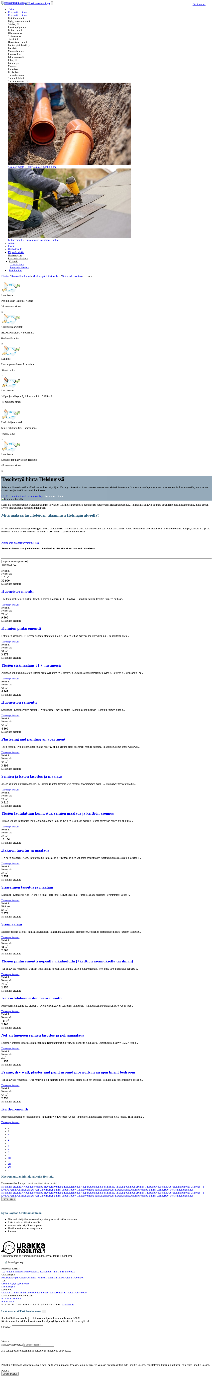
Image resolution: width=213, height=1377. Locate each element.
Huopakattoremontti (91, 1186)
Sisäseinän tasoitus (11, 1186)
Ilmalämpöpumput (17, 27)
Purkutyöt (13, 69)
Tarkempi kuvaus (10, 604)
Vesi (36, 1189)
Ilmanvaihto (14, 54)
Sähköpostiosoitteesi (12, 1344)
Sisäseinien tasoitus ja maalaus (27, 887)
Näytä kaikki (9, 1199)
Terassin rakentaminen (181, 1189)
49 (9, 1167)
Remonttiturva (32, 1271)
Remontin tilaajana (18, 258)
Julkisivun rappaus (105, 1189)
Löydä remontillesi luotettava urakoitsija (22, 496)
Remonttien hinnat (17, 15)
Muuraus (12, 66)
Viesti (4, 1341)
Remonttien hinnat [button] (17, 12)
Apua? (11, 243)
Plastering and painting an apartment (33, 739)
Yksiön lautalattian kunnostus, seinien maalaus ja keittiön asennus (57, 813)
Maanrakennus (15, 51)
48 (9, 1164)
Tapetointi (13, 39)
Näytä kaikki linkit (11, 1298)
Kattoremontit (122, 1189)
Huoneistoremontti (17, 42)
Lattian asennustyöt (159, 1189)
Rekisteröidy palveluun (13, 1277)
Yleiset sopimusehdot (52, 1292)
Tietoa (11, 9)
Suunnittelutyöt (16, 78)
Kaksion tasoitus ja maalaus (25, 850)
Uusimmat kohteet (36, 1277)
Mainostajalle (8, 1286)
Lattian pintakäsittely (19, 45)
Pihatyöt (12, 60)
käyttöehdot (68, 1304)
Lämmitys (13, 63)
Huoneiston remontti (19, 702)
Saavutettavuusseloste (75, 1292)
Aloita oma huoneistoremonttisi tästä (20, 542)
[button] (13, 261)
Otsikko (5, 1327)
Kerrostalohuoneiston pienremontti (31, 998)
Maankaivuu (27, 1189)
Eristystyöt (13, 72)
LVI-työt (12, 48)
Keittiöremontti (16, 18)
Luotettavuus (33, 1292)
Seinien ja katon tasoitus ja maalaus (31, 776)
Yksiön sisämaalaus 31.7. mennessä (31, 665)
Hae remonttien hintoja (13, 1183)
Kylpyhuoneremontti (19, 21)
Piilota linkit (7, 1301)
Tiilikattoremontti (85, 1189)
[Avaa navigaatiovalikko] (52, 3)
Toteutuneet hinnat (53, 496)
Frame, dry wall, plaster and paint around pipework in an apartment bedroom (68, 1072)
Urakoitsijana (15, 255)
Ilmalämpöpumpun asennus (130, 1186)
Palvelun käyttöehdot (72, 1277)
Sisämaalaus (14, 36)
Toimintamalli (53, 1277)
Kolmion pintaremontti (21, 628)
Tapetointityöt (152, 1186)
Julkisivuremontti (139, 1189)
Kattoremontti (15, 30)
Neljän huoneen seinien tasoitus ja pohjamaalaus (42, 1035)
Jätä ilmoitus (199, 4)
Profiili (11, 246)
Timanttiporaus (16, 75)
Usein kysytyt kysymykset (15, 1283)
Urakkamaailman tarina (13, 1292)
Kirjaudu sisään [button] (16, 252)
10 (9, 1158)
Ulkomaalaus (15, 33)
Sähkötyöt (13, 24)
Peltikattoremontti (181, 1186)
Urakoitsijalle (15, 249)
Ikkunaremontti (16, 57)
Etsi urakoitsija (67, 1271)
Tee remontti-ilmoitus (12, 1271)
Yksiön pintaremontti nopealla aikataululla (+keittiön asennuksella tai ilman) (67, 961)
